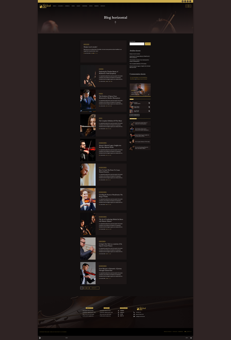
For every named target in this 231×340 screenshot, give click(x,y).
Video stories (102, 241)
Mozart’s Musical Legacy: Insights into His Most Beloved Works (110, 146)
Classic (133, 90)
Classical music (102, 167)
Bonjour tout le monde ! (90, 47)
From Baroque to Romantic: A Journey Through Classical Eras (110, 269)
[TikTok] (185, 1)
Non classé (86, 44)
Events (100, 93)
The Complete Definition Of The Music (110, 121)
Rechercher (132, 41)
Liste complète (134, 115)
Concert (101, 69)
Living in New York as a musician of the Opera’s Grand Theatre (110, 245)
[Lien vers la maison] (45, 6)
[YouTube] (183, 1)
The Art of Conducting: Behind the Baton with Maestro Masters (111, 220)
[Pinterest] (188, 1)
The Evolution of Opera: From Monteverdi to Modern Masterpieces (109, 97)
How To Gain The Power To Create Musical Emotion (109, 171)
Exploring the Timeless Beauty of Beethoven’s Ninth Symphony (108, 72)
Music (100, 118)
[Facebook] (190, 1)
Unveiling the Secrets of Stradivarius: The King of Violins (111, 196)
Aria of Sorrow (134, 93)
